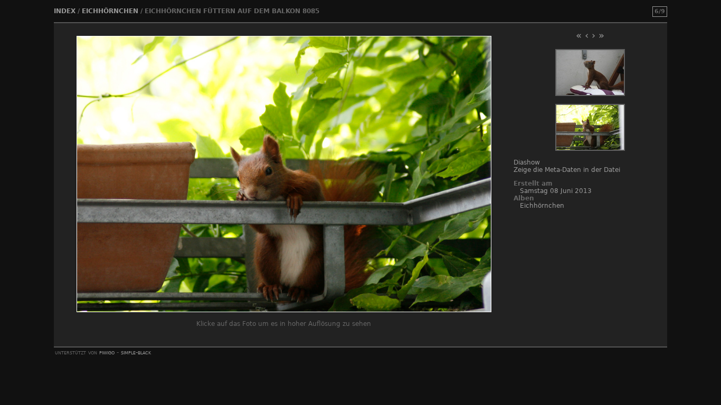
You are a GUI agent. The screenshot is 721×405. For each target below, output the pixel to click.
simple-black (136, 352)
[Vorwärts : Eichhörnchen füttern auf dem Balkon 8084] (590, 148)
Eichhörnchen (110, 11)
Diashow (527, 162)
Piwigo (107, 352)
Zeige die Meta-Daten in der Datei (567, 169)
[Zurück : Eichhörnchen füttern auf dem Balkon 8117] (590, 94)
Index (64, 11)
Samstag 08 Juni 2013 (556, 191)
